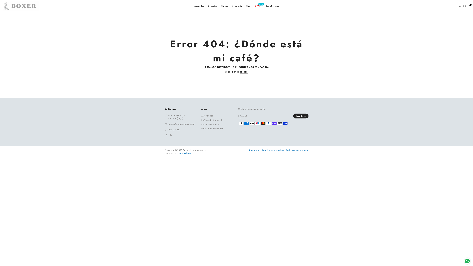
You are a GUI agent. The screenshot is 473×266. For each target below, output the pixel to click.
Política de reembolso (297, 150)
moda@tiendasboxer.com (182, 124)
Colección (212, 6)
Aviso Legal (207, 115)
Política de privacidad (212, 128)
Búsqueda (254, 150)
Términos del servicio (273, 150)
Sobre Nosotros (272, 6)
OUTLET (259, 5)
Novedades (199, 6)
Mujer (248, 6)
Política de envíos (210, 124)
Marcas (224, 6)
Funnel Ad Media (185, 153)
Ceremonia (237, 6)
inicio (244, 71)
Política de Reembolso (212, 120)
